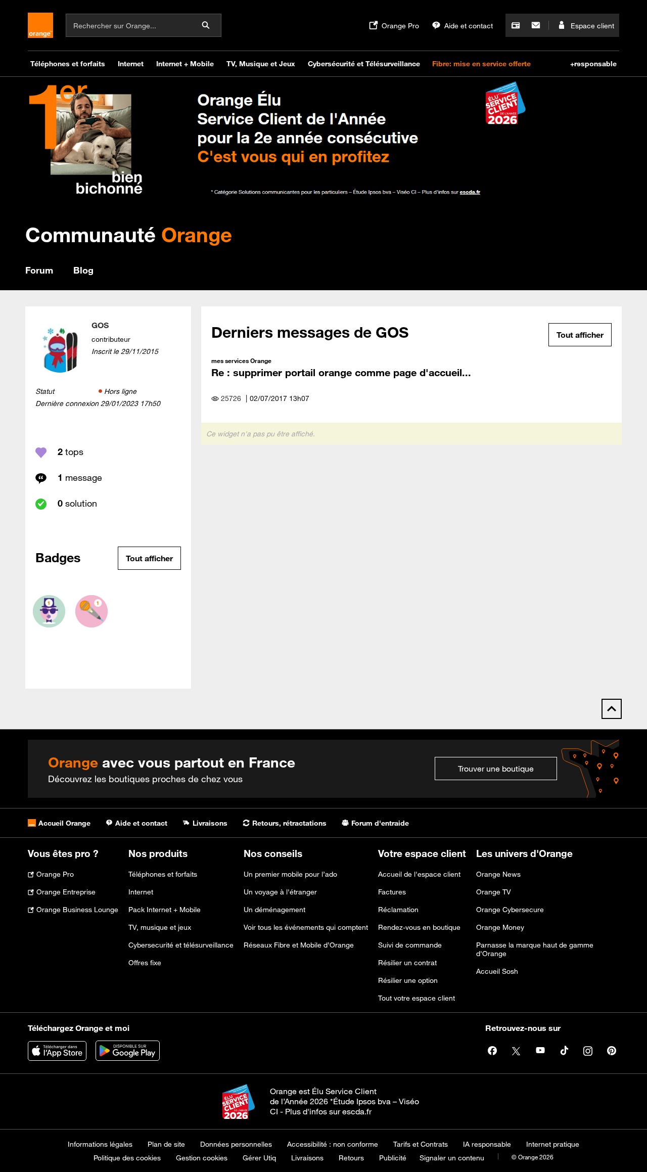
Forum (39, 270)
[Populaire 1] (49, 611)
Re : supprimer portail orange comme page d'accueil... (341, 372)
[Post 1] (91, 611)
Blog (83, 270)
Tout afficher (149, 558)
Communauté (128, 234)
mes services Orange (241, 360)
